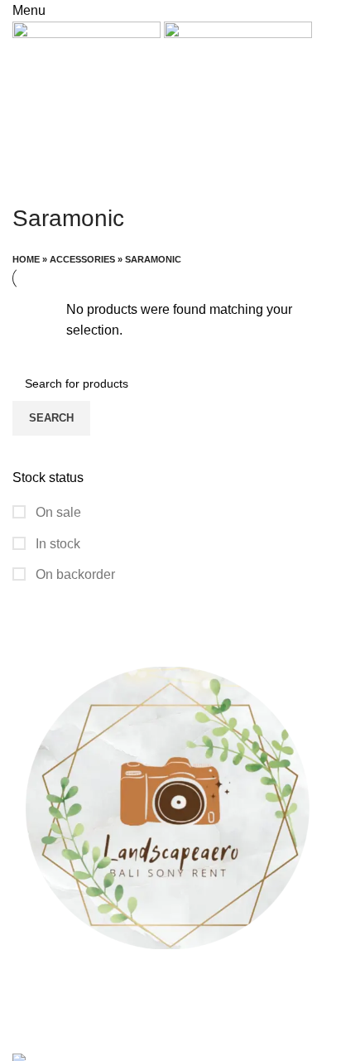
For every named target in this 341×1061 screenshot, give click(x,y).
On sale (56, 512)
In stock (56, 544)
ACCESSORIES (82, 259)
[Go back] (33, 181)
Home (26, 259)
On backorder (73, 574)
